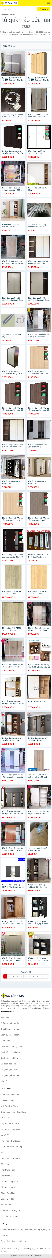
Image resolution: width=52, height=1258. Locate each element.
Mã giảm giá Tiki (8, 1064)
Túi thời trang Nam (9, 1181)
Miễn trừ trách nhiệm (10, 1035)
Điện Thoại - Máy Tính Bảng (13, 1112)
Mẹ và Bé (5, 1135)
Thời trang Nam (8, 1170)
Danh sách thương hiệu (11, 1046)
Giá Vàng (39, 1249)
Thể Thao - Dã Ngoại (10, 1141)
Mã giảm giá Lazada (10, 1069)
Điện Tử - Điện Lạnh (10, 1094)
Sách (3, 1152)
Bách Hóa (5, 1164)
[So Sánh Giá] (13, 996)
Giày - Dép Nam (8, 1193)
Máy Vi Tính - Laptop (10, 1123)
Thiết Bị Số (6, 1118)
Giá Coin (3, 1251)
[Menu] (48, 3)
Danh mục (5, 1040)
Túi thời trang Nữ (8, 1187)
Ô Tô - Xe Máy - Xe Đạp (11, 1146)
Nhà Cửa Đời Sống (9, 1106)
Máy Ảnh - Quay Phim (10, 1129)
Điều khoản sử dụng (10, 1029)
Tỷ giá (16, 1249)
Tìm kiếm (43, 9)
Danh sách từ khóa (9, 1058)
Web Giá (47, 1249)
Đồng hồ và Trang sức (11, 1210)
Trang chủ (4, 15)
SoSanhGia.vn (24, 1256)
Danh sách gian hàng (10, 1052)
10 (42, 976)
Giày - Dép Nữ (7, 1199)
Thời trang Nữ (7, 1175)
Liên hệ (4, 1081)
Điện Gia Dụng (7, 1100)
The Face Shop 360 (27, 1249)
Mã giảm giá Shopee (10, 1075)
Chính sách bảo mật (10, 1023)
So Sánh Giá (36, 1256)
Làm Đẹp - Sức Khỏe (10, 1158)
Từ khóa (12, 15)
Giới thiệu (5, 1017)
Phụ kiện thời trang (9, 1216)
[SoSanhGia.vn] (13, 3)
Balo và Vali (6, 1204)
